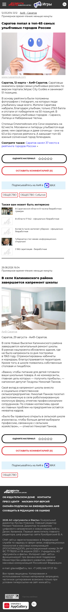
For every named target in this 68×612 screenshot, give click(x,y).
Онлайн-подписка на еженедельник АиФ (31, 506)
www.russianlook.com (14, 77)
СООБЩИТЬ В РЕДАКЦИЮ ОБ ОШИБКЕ (26, 510)
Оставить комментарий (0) (34, 170)
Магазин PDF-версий (36, 501)
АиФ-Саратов (9, 331)
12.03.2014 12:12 (9, 13)
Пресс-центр (11, 501)
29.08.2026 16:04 (11, 267)
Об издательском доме (19, 497)
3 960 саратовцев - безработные (31, 249)
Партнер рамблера (29, 597)
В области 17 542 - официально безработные (37, 219)
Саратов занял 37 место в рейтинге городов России (30, 144)
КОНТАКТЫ (44, 497)
